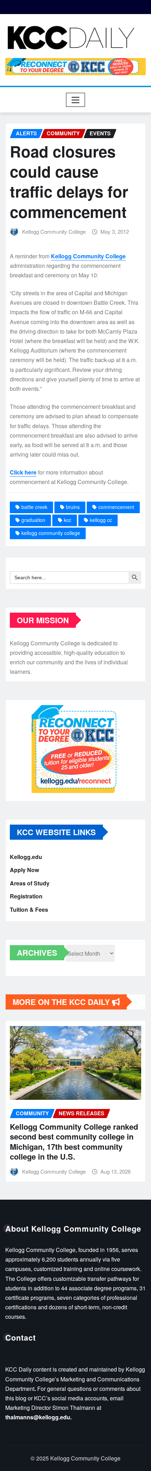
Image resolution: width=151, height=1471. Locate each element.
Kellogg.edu (26, 857)
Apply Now (24, 870)
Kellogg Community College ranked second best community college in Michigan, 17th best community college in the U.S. (74, 1141)
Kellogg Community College (54, 231)
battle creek (34, 506)
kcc (67, 519)
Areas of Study (30, 883)
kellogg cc (101, 519)
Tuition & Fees (29, 909)
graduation (33, 519)
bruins (73, 506)
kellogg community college (50, 532)
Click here (23, 472)
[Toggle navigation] (75, 100)
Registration (26, 896)
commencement (116, 506)
